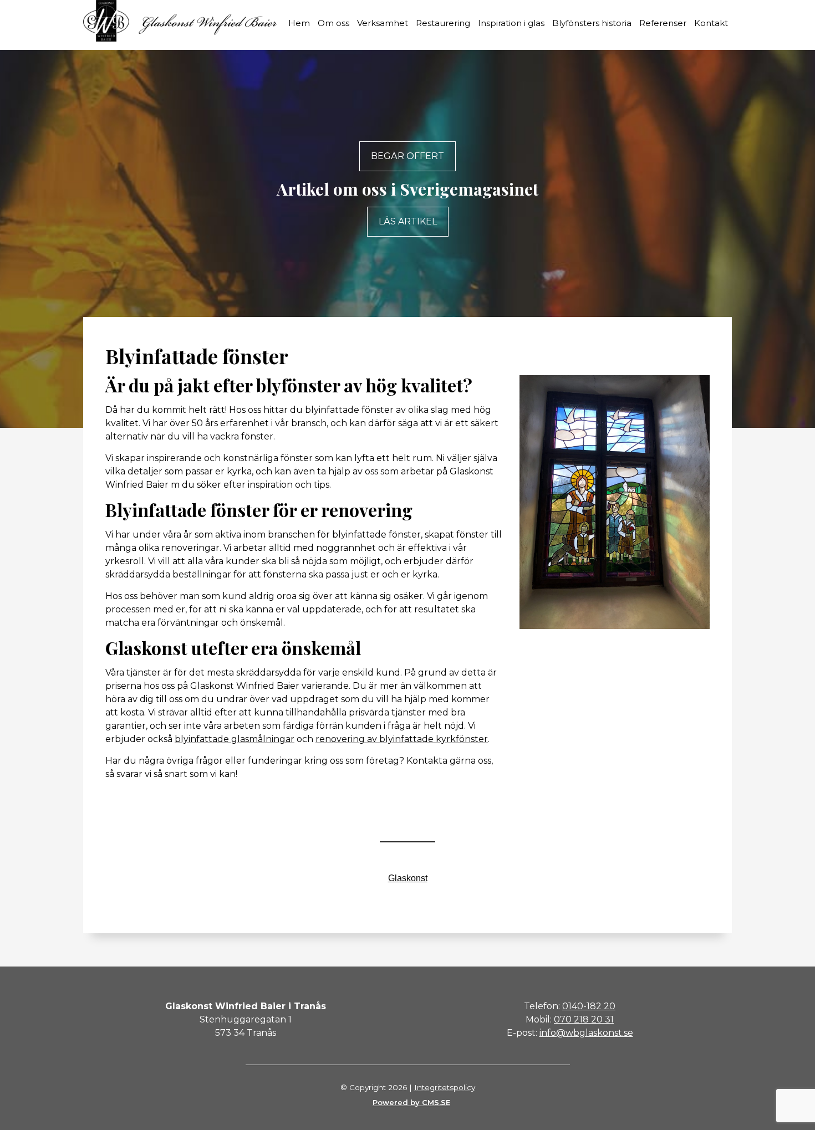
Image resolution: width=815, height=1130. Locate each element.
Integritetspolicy (444, 1087)
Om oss (333, 23)
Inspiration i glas (511, 23)
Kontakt (711, 23)
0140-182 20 (588, 1006)
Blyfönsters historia (591, 23)
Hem (299, 23)
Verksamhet (382, 23)
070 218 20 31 (584, 1019)
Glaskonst (407, 878)
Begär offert (407, 156)
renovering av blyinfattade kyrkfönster (401, 739)
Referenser (662, 23)
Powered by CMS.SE (411, 1102)
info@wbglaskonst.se (586, 1032)
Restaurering (443, 23)
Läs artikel (408, 221)
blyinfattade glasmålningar (234, 739)
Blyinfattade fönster (196, 355)
